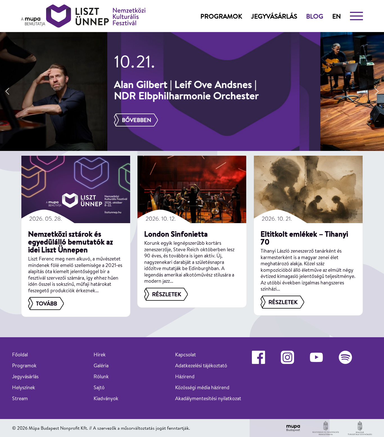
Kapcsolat (185, 354)
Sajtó (99, 387)
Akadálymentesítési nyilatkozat (208, 398)
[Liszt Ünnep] (83, 16)
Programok (221, 16)
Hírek (100, 354)
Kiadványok (106, 398)
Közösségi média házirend (202, 387)
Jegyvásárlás (274, 16)
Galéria (101, 365)
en (336, 16)
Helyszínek (23, 387)
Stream (20, 398)
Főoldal (20, 354)
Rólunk (101, 376)
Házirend (185, 376)
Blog (314, 16)
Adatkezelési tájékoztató (201, 365)
